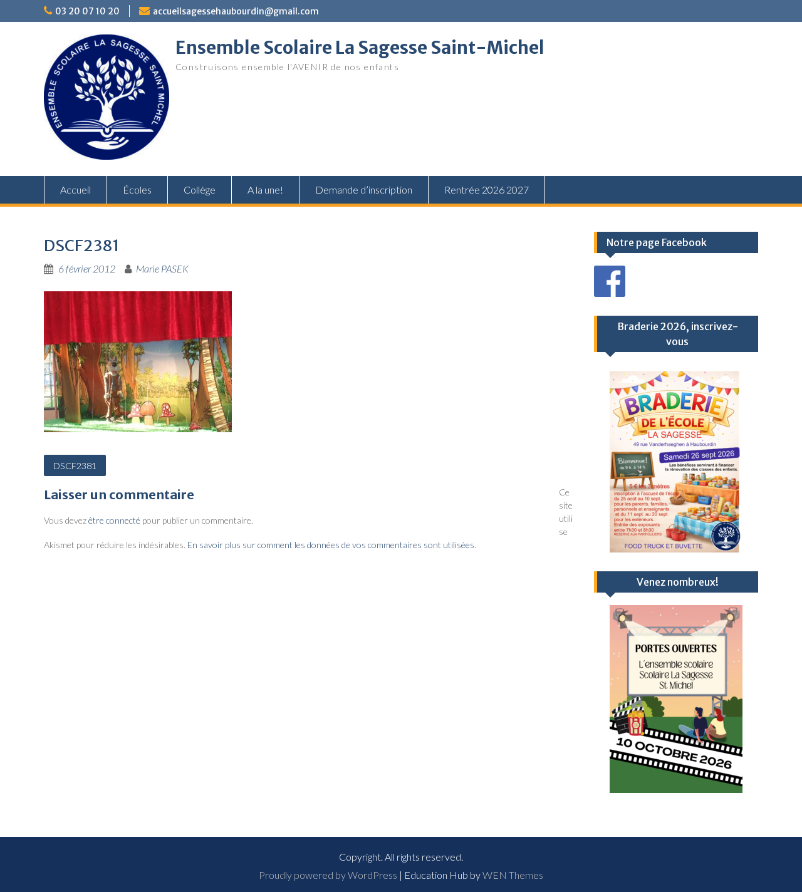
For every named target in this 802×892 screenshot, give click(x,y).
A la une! (265, 189)
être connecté (114, 520)
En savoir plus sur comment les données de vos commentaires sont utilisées (330, 544)
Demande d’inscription (363, 189)
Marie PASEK (162, 268)
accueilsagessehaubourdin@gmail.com (236, 11)
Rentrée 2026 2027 (486, 189)
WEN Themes (512, 875)
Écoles (137, 189)
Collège (200, 189)
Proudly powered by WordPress (328, 875)
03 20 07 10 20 (87, 11)
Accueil (75, 189)
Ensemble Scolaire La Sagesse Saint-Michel (359, 47)
